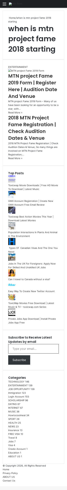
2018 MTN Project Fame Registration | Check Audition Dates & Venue (32, 127)
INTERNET (13, 407)
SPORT (12, 419)
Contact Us (9, 480)
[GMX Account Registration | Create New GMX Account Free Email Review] (11, 197)
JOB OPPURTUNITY (19, 389)
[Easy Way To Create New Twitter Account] (11, 287)
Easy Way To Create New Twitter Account (31, 291)
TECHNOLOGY (16, 381)
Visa (10, 445)
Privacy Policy (10, 473)
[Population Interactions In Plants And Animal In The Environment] (11, 228)
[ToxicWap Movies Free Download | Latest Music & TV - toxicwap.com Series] (11, 299)
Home (12, 17)
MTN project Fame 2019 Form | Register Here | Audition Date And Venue (32, 86)
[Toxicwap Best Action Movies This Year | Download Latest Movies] (11, 212)
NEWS (11, 426)
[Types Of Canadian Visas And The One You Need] (11, 244)
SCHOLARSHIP (16, 400)
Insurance (13, 430)
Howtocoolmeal (17, 415)
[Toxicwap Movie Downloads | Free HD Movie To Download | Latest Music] (11, 181)
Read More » (15, 112)
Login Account (16, 396)
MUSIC (12, 411)
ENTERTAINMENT (18, 385)
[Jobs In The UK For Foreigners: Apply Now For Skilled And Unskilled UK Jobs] (11, 259)
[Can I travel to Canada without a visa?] (11, 275)
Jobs (11, 441)
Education (13, 452)
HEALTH (12, 422)
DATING (12, 404)
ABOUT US (14, 456)
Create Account (17, 448)
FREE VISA (14, 434)
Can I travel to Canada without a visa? (29, 279)
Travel (11, 437)
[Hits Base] (15, 3)
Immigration (14, 392)
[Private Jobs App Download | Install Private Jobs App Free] (11, 315)
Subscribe (19, 360)
